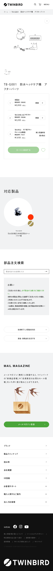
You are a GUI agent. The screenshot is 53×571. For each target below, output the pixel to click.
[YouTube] (27, 527)
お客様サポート (10, 486)
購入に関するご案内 (12, 494)
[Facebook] (15, 526)
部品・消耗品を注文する (26, 338)
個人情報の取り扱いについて (13, 534)
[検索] (35, 4)
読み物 (7, 462)
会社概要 (8, 470)
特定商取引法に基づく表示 (13, 537)
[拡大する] (47, 21)
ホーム (6, 12)
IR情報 (7, 478)
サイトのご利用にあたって (22, 541)
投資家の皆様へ (31, 537)
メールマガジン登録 (26, 424)
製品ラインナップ (11, 454)
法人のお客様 (9, 502)
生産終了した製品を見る (26, 329)
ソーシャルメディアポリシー (35, 534)
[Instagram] (20, 526)
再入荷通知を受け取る (40, 134)
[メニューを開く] (46, 5)
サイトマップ (38, 541)
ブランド (7, 446)
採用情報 (7, 541)
